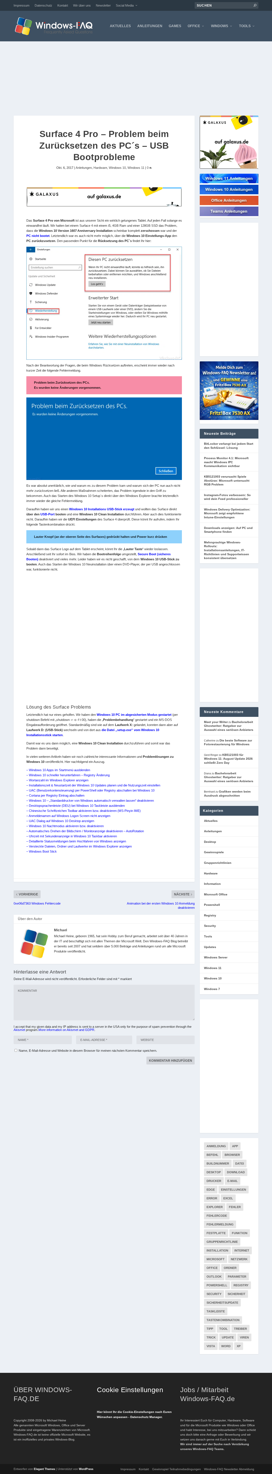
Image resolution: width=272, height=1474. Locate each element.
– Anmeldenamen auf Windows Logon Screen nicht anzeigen (68, 816)
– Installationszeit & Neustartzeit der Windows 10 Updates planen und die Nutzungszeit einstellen (93, 785)
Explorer (215, 1207)
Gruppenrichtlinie (222, 1241)
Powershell (212, 904)
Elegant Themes (44, 1469)
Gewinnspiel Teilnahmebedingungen (176, 1469)
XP (239, 1346)
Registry (210, 915)
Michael (60, 930)
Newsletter (103, 5)
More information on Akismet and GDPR (66, 1030)
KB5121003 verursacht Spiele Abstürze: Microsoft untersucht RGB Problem (226, 480)
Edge (211, 1189)
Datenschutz (43, 5)
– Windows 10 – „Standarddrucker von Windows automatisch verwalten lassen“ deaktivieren (90, 800)
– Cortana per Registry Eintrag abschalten (55, 795)
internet (241, 1250)
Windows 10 (117, 167)
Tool (223, 1328)
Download (236, 1172)
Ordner (230, 1268)
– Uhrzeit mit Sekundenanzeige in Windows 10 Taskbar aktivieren (71, 836)
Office (194, 26)
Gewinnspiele (214, 852)
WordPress (86, 1469)
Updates (210, 947)
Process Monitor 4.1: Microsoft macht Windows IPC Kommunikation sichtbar (226, 462)
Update (228, 1337)
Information (212, 883)
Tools (245, 26)
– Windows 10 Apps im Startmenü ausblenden (58, 770)
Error (212, 1198)
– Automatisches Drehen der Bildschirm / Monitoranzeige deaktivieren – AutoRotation (85, 831)
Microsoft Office (215, 894)
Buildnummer (218, 1163)
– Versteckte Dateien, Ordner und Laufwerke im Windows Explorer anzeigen (79, 846)
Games (175, 26)
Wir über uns (82, 5)
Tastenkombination (223, 1320)
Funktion (239, 1233)
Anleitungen (149, 26)
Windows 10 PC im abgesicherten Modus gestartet (134, 714)
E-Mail (232, 1181)
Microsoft (216, 1259)
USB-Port (47, 514)
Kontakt (62, 5)
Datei (239, 1163)
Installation (217, 1250)
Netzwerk (239, 1259)
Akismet (19, 1030)
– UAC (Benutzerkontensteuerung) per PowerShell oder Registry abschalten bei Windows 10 (90, 790)
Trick (211, 1337)
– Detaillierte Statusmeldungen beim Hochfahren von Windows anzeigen (76, 841)
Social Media (125, 5)
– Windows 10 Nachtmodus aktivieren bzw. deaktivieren (65, 826)
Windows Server (215, 957)
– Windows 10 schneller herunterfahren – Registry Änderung (68, 775)
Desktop (210, 841)
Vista (211, 1346)
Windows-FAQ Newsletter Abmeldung (229, 1469)
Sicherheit (236, 1294)
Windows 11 (136, 167)
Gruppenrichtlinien (217, 862)
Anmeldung (216, 1146)
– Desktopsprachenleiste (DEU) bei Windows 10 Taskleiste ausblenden (75, 805)
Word (226, 1346)
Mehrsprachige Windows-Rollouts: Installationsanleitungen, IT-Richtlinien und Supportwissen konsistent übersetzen (226, 550)
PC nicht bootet (38, 236)
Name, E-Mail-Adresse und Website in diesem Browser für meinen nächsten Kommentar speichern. (88, 1050)
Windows (219, 26)
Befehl (212, 1155)
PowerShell (217, 1285)
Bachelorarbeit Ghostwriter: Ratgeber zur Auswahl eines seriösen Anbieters (228, 725)
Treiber (240, 1328)
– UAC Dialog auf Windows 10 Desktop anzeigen (60, 821)
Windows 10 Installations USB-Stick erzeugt (101, 509)
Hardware (100, 167)
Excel (228, 1198)
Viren (244, 1337)
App (235, 1146)
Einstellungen (233, 1189)
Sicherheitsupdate (222, 1302)
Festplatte (216, 1233)
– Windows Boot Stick (41, 851)
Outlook (214, 1276)
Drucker (214, 1181)
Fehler (235, 1207)
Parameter (237, 1276)
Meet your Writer (216, 722)
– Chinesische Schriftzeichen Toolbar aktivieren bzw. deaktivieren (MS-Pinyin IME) (83, 811)
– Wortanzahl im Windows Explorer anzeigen (57, 780)
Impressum (22, 5)
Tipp (210, 1328)
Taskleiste (216, 1311)
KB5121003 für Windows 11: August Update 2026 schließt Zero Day (228, 758)
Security (210, 925)
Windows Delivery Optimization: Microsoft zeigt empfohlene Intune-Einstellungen (227, 513)
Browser (232, 1155)
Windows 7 (212, 989)
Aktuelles (120, 26)
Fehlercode (217, 1215)
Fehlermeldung (220, 1224)
